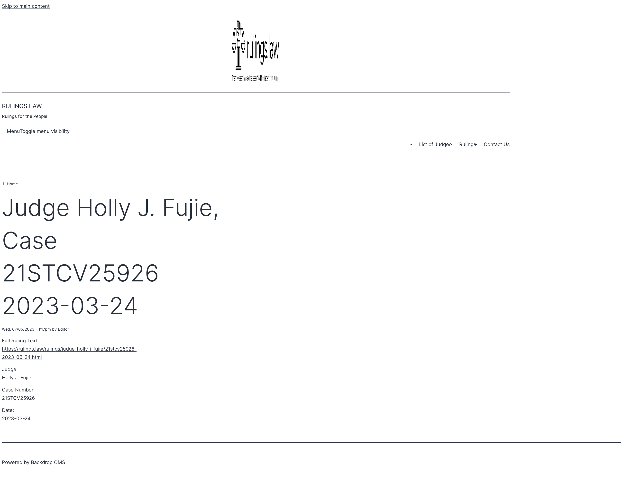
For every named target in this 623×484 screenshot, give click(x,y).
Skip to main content (26, 6)
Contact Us (497, 144)
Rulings (467, 144)
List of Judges (435, 144)
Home (12, 183)
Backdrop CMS (48, 462)
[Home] (255, 82)
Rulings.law (22, 106)
